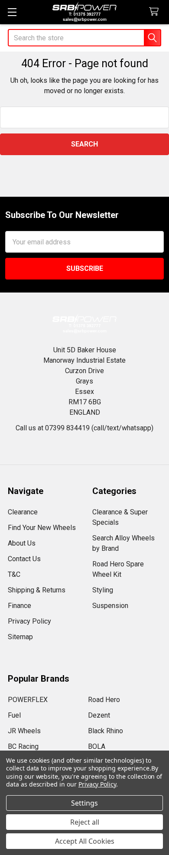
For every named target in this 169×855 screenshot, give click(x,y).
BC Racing (23, 746)
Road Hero (104, 700)
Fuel (14, 715)
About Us (22, 543)
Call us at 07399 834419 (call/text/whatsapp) (84, 428)
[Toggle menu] (12, 12)
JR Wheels (24, 731)
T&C (14, 574)
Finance (19, 605)
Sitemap (20, 637)
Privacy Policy (29, 621)
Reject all (84, 822)
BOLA (96, 746)
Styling (102, 590)
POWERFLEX (28, 700)
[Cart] (156, 12)
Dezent (99, 715)
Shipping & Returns (36, 590)
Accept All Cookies (84, 841)
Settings (84, 803)
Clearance (23, 512)
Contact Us (24, 559)
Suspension (110, 605)
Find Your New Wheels (42, 527)
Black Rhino (105, 731)
